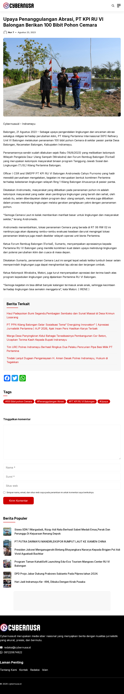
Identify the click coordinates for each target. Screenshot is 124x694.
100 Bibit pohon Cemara (19, 401)
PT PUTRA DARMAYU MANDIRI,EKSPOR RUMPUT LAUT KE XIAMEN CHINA (60, 541)
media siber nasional (44, 636)
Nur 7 (11, 32)
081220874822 (13, 652)
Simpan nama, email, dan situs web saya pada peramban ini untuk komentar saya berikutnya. (50, 492)
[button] (113, 6)
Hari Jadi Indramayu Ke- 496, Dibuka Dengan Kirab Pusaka (50, 581)
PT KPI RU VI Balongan (82, 401)
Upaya (104, 401)
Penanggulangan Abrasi (51, 401)
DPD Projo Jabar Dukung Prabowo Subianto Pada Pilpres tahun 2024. (56, 573)
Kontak (23, 669)
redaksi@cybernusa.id (17, 647)
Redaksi (35, 669)
